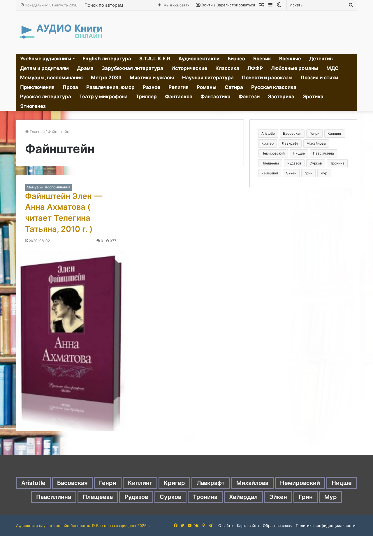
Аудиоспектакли (198, 59)
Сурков (315, 163)
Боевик (262, 59)
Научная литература (208, 77)
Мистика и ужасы (152, 77)
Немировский (273, 153)
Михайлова (316, 143)
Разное (151, 87)
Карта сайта (248, 525)
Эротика (312, 96)
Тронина (337, 163)
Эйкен (291, 173)
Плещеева (270, 163)
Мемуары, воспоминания (51, 77)
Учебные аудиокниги (45, 59)
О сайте (225, 525)
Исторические (189, 68)
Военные (290, 59)
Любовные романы (294, 68)
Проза (70, 87)
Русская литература (45, 96)
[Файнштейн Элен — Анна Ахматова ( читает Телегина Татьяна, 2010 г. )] (70, 340)
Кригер (267, 143)
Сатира (234, 87)
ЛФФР (255, 68)
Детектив (321, 59)
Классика (227, 68)
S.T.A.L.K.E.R (154, 59)
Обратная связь (277, 525)
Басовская (292, 133)
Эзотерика (281, 96)
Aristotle (268, 133)
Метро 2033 (106, 77)
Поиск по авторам (104, 5)
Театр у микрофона (103, 96)
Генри (314, 133)
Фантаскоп (178, 96)
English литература (106, 59)
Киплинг (335, 133)
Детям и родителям (44, 68)
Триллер (146, 96)
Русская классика (273, 87)
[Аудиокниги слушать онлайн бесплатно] (59, 32)
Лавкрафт (290, 143)
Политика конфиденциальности (326, 525)
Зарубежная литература (132, 68)
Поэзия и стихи (319, 77)
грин (308, 173)
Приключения (37, 87)
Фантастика (215, 96)
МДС (332, 68)
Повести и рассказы (267, 77)
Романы (207, 87)
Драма (85, 68)
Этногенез (33, 106)
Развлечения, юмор (110, 87)
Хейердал (269, 173)
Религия (178, 87)
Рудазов (294, 163)
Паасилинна (323, 153)
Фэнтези (249, 96)
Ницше (299, 153)
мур (324, 173)
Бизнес (236, 59)
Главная (37, 131)
